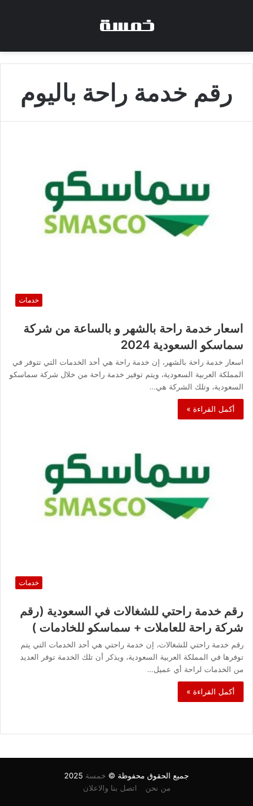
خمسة (95, 775)
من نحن (158, 787)
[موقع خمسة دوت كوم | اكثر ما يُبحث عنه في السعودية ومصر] (126, 25)
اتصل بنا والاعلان (110, 787)
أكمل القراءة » (211, 409)
